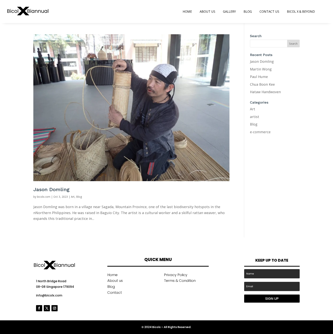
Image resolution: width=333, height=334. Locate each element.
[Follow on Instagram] (54, 308)
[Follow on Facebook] (39, 308)
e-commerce (260, 132)
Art (73, 196)
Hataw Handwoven (265, 92)
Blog (248, 11)
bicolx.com (43, 196)
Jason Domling (51, 189)
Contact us (269, 11)
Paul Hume (259, 76)
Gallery (229, 11)
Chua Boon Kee (262, 84)
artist (254, 116)
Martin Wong (261, 69)
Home (187, 11)
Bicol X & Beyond (301, 11)
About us (207, 11)
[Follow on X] (47, 308)
